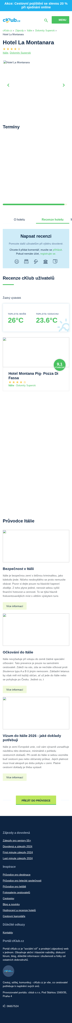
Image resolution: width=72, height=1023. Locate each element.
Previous (8, 84)
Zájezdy (19, 30)
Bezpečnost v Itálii (18, 569)
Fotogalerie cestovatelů (16, 892)
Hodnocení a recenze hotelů (19, 910)
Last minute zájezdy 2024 (18, 858)
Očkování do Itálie (18, 652)
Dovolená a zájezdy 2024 (17, 846)
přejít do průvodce (36, 800)
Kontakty (8, 932)
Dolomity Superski (45, 30)
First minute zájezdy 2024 (18, 852)
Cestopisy (8, 898)
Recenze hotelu (53, 219)
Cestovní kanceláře (14, 916)
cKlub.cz (7, 30)
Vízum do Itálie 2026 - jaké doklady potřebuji (32, 738)
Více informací (14, 606)
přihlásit (57, 249)
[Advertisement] (36, 169)
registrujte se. (48, 253)
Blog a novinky (11, 904)
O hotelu (19, 219)
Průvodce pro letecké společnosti (22, 880)
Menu (62, 19)
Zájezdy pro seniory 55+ (17, 840)
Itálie (29, 30)
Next (63, 84)
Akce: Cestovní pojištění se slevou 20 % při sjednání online (36, 5)
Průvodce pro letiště (14, 886)
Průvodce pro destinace (16, 874)
